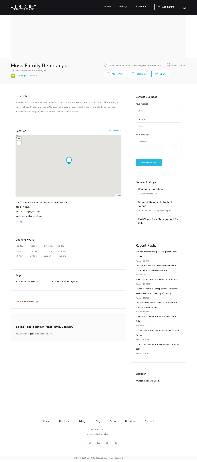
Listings (123, 6)
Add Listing (168, 6)
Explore (140, 6)
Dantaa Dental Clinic (150, 189)
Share (162, 74)
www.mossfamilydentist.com (29, 216)
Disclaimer (130, 421)
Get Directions (115, 130)
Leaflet (118, 195)
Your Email (141, 119)
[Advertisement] (98, 36)
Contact (149, 421)
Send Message (149, 162)
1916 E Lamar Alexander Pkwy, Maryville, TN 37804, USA (135, 65)
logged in (32, 334)
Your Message (142, 135)
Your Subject (142, 104)
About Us (64, 421)
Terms (112, 421)
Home (107, 6)
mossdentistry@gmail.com (28, 211)
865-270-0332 (23, 207)
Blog (98, 421)
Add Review (117, 74)
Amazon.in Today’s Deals (147, 381)
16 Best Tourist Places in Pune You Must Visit (157, 279)
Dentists (33, 75)
